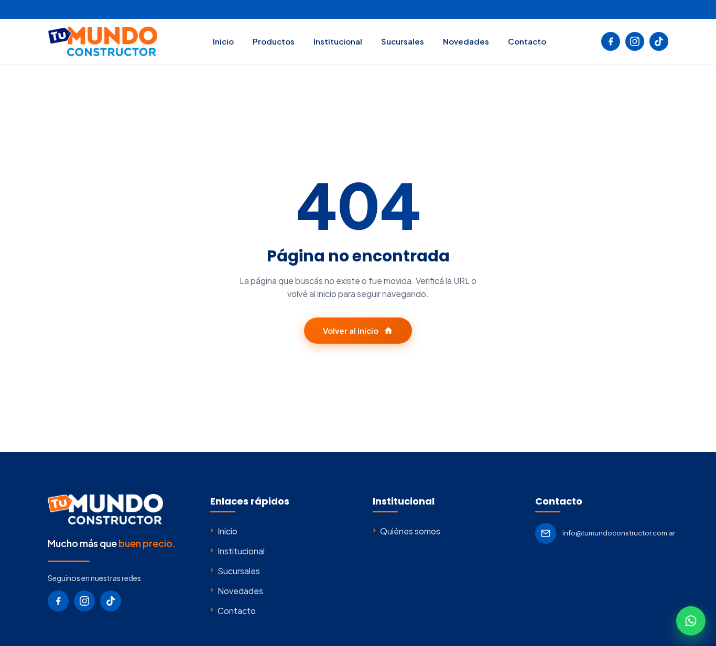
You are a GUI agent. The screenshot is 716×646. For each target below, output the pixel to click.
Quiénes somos (406, 530)
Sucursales (402, 41)
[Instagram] (634, 41)
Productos (274, 41)
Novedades (466, 41)
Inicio (223, 41)
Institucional (337, 41)
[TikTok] (658, 41)
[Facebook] (610, 41)
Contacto (527, 41)
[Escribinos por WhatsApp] (691, 621)
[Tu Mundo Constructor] (102, 41)
